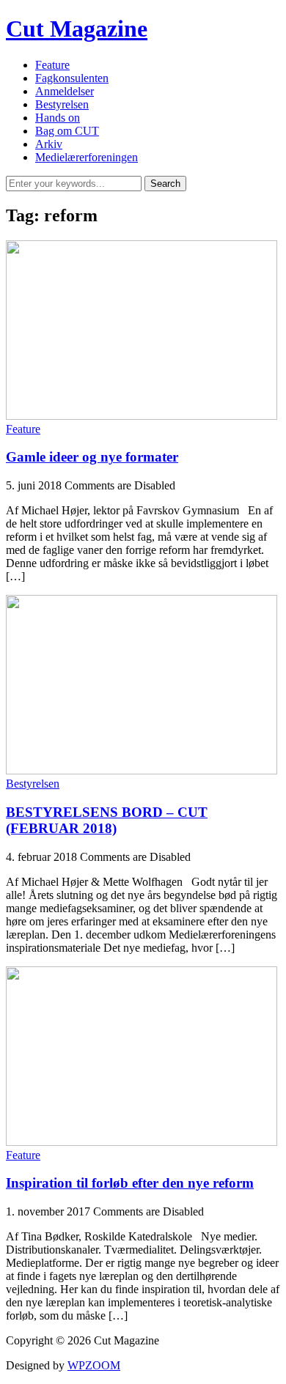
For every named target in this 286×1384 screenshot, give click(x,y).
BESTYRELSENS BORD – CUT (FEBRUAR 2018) (107, 820)
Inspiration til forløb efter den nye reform (130, 1183)
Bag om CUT (67, 131)
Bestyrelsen (62, 104)
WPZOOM (93, 1365)
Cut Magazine (76, 28)
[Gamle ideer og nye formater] (141, 416)
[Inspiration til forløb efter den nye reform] (141, 1142)
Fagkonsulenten (72, 78)
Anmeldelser (64, 91)
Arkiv (48, 144)
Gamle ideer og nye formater (92, 457)
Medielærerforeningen (86, 157)
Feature (52, 65)
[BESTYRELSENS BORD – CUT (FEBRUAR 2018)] (141, 770)
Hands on (57, 117)
